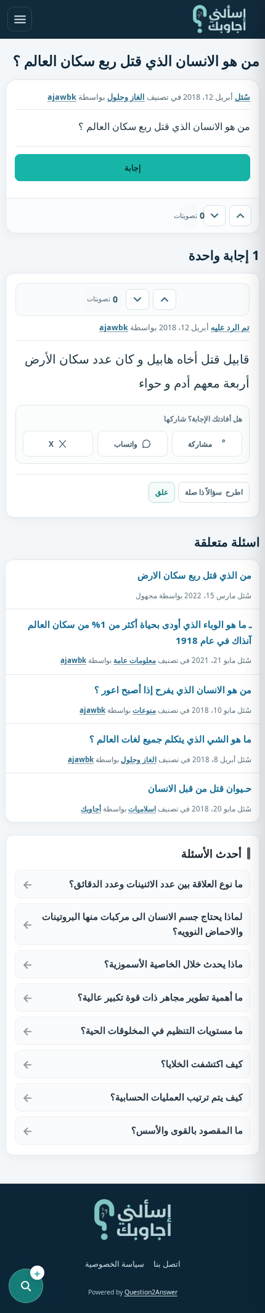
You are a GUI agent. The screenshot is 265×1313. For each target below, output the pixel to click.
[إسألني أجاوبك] (219, 19)
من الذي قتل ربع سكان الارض (194, 575)
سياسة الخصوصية (114, 1264)
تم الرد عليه (230, 327)
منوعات (144, 710)
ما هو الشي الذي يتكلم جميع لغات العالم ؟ (170, 739)
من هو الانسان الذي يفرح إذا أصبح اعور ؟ (172, 689)
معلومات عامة (134, 660)
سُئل (242, 97)
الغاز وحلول (126, 97)
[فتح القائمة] (19, 19)
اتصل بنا (167, 1264)
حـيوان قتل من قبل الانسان (199, 788)
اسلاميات (142, 808)
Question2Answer (150, 1292)
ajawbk (73, 660)
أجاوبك (91, 808)
